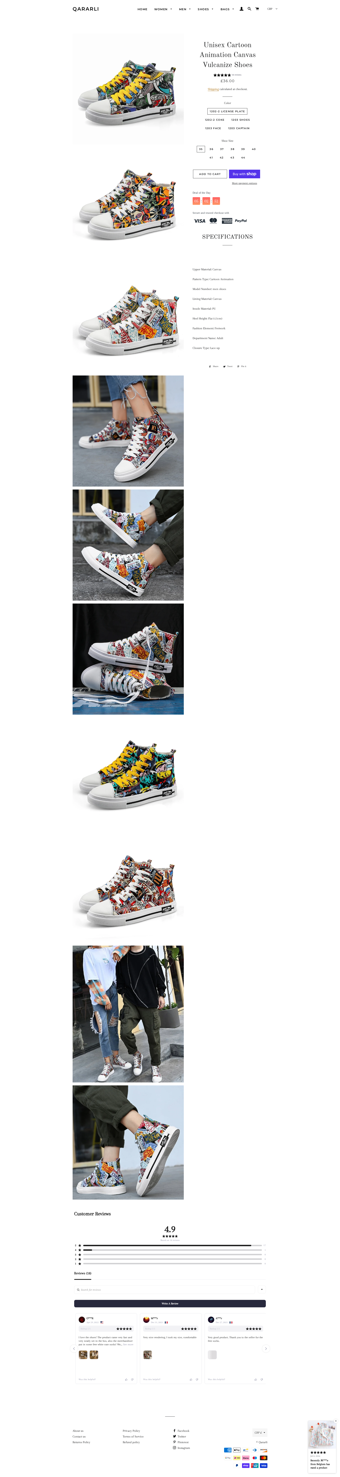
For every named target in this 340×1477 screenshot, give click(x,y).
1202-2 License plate (227, 111)
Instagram (183, 1448)
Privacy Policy (131, 1431)
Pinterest (182, 1442)
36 (211, 149)
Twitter (181, 1436)
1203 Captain (239, 128)
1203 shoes (240, 119)
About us (78, 1431)
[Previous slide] (74, 1348)
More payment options (244, 183)
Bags (226, 9)
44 (243, 157)
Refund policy (131, 1442)
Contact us (79, 1436)
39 (243, 149)
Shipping (213, 89)
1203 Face (213, 128)
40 (254, 149)
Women (161, 9)
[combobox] (262, 1289)
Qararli (86, 9)
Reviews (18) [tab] (82, 1273)
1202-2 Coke (215, 119)
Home (143, 9)
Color (227, 103)
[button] (227, 75)
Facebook (183, 1431)
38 (232, 149)
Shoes (204, 9)
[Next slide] (266, 1348)
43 (232, 157)
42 (222, 157)
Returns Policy (81, 1442)
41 (211, 157)
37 (222, 149)
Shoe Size (227, 141)
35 (201, 149)
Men (183, 9)
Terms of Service (133, 1436)
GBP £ (258, 1432)
